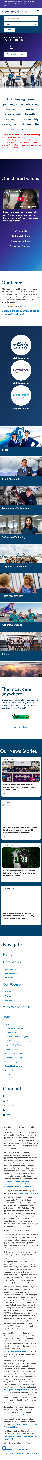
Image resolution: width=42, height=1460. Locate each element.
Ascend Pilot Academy (15, 1045)
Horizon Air (8, 978)
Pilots (6, 1024)
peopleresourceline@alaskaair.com (17, 1351)
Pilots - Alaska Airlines (15, 1028)
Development (9, 992)
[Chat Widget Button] (4, 1448)
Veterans (7, 996)
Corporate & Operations (14, 1062)
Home (8, 954)
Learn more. (12, 6)
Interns (7, 1074)
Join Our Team (21, 727)
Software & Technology (13, 1058)
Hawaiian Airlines (11, 973)
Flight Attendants (11, 1049)
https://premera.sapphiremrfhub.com (18, 1390)
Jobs (7, 1017)
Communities (9, 1000)
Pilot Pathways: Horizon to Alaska (19, 1041)
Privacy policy (24, 1449)
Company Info (10, 1449)
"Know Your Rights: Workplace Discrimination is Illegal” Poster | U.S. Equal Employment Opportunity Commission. (20, 1184)
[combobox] (21, 18)
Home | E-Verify (22, 1415)
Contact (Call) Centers (13, 1066)
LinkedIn (10, 1105)
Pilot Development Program (17, 1037)
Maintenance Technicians (14, 1053)
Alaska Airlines (10, 969)
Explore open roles (15, 54)
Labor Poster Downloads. (28, 1193)
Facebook (10, 1096)
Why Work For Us (17, 1007)
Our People (12, 984)
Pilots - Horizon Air (13, 1032)
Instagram (11, 1110)
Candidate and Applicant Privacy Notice (21, 1453)
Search (9, 30)
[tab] (21, 231)
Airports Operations (12, 1070)
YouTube (10, 1114)
